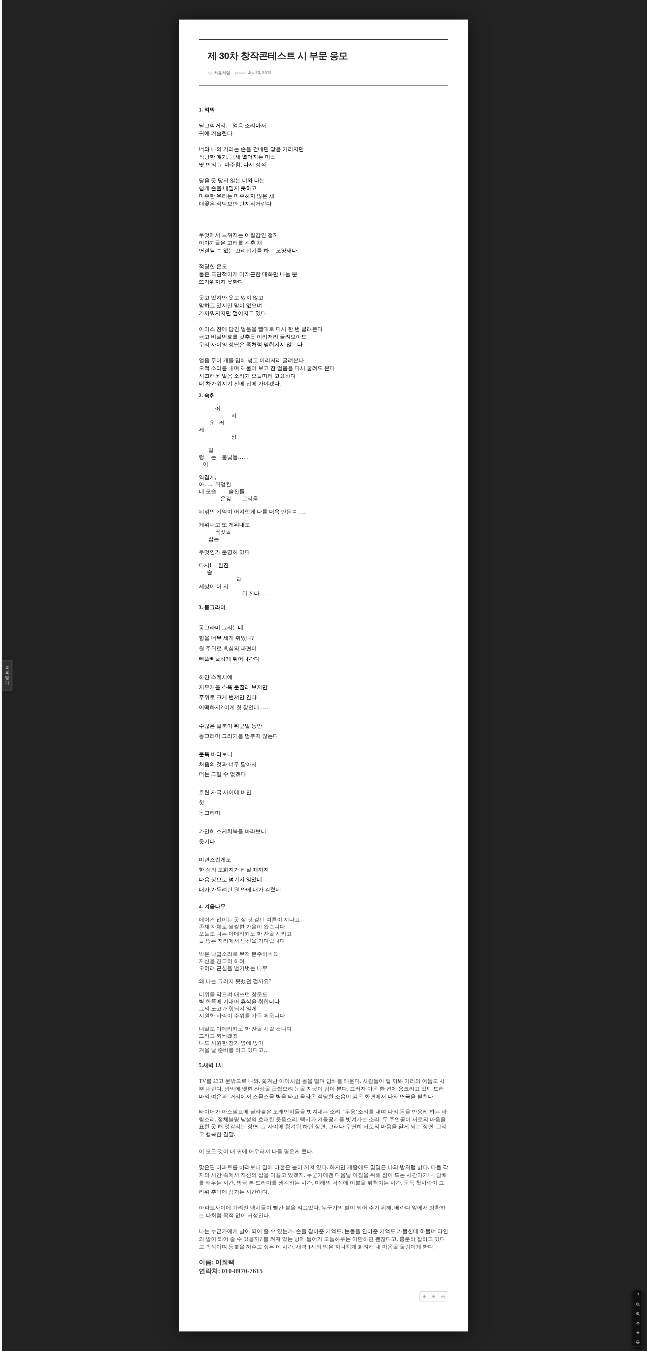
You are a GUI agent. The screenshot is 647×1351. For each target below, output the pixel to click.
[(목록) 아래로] (638, 1332)
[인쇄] (638, 1342)
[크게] (638, 1304)
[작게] (638, 1313)
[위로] (638, 1323)
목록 (7, 675)
